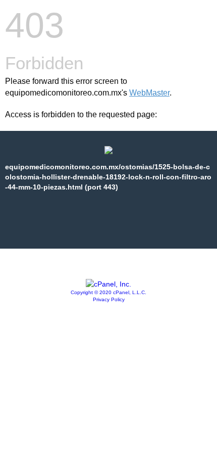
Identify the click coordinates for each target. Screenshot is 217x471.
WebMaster (149, 92)
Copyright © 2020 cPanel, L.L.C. (108, 292)
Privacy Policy (109, 299)
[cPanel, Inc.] (108, 284)
